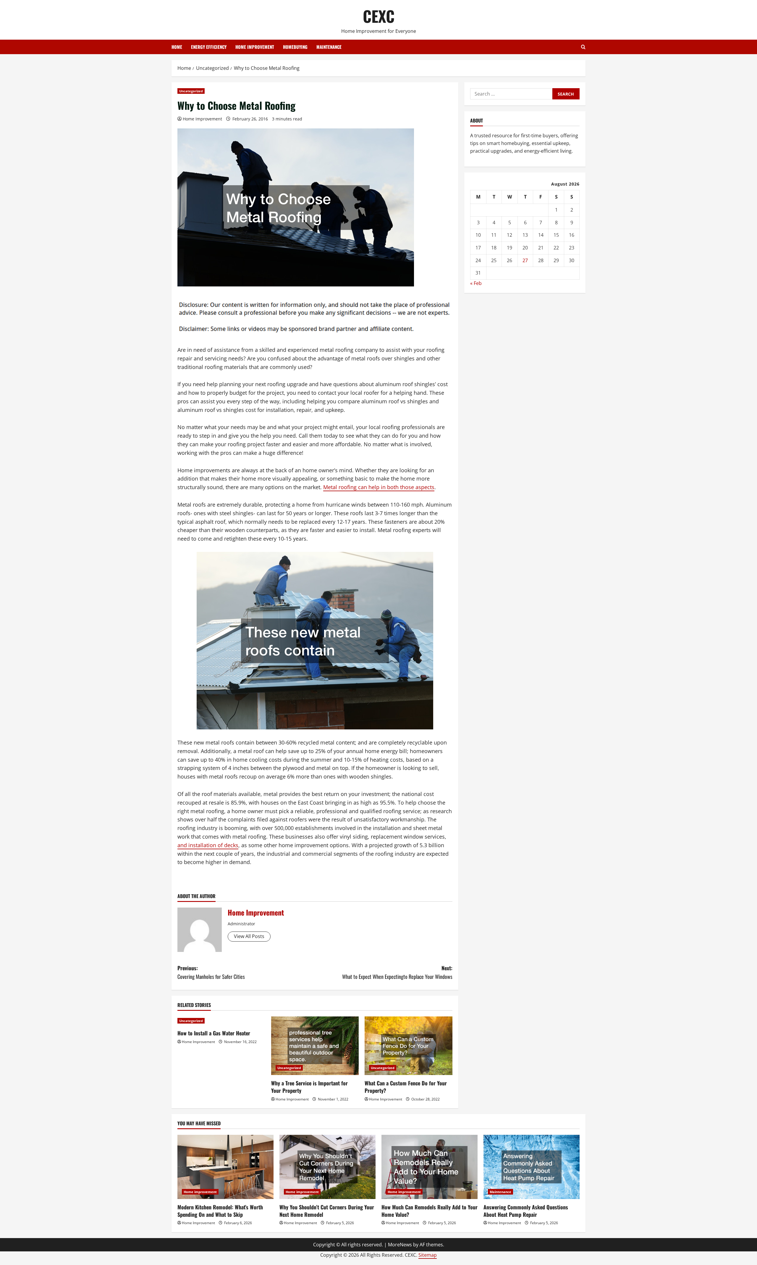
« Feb (476, 283)
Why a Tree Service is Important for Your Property (309, 1086)
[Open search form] (583, 47)
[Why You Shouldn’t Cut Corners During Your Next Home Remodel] (327, 1167)
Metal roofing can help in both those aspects (378, 487)
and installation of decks (207, 845)
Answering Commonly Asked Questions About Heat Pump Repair (525, 1210)
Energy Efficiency (209, 46)
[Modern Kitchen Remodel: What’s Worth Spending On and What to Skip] (225, 1167)
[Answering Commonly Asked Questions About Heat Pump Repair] (531, 1167)
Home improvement (254, 46)
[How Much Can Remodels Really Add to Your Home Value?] (429, 1167)
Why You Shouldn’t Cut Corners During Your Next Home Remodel (326, 1210)
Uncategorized (191, 91)
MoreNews (400, 1244)
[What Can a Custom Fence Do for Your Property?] (408, 1045)
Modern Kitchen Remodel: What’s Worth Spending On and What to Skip (220, 1210)
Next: (397, 972)
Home (177, 46)
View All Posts (249, 936)
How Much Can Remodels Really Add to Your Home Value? (429, 1210)
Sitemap (427, 1255)
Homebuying (295, 46)
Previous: (211, 972)
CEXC (378, 15)
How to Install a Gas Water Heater (213, 1033)
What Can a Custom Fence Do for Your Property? (406, 1086)
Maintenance (329, 46)
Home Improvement (202, 119)
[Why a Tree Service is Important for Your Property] (315, 1045)
